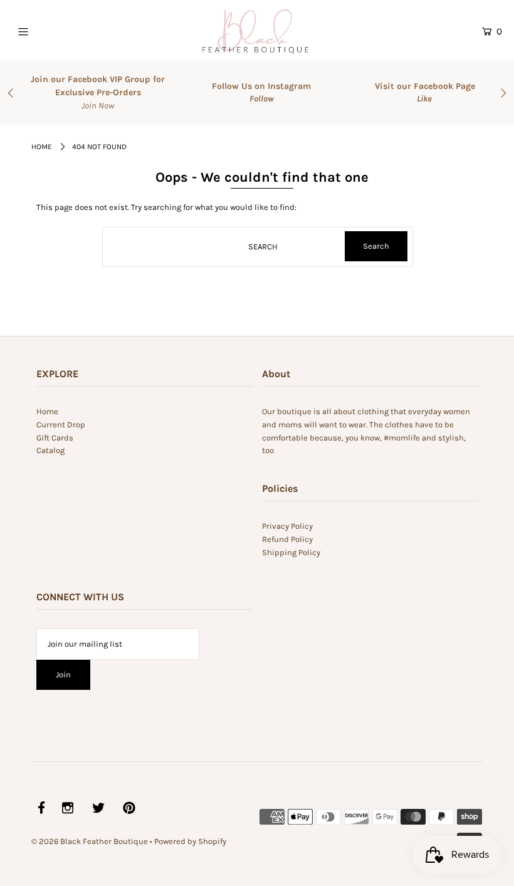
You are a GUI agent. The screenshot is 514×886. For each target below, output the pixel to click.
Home (41, 146)
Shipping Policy (291, 552)
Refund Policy (287, 539)
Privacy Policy (287, 526)
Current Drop (60, 424)
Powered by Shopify (190, 841)
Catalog (50, 450)
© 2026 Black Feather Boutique (89, 841)
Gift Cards (54, 437)
